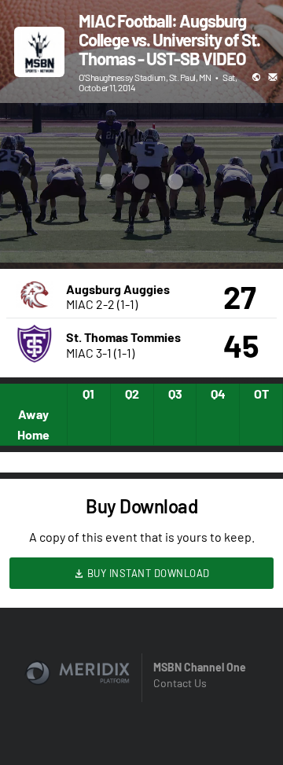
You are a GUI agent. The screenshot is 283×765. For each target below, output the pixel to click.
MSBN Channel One (199, 667)
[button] (28, 234)
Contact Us (180, 683)
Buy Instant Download (147, 573)
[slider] (127, 206)
